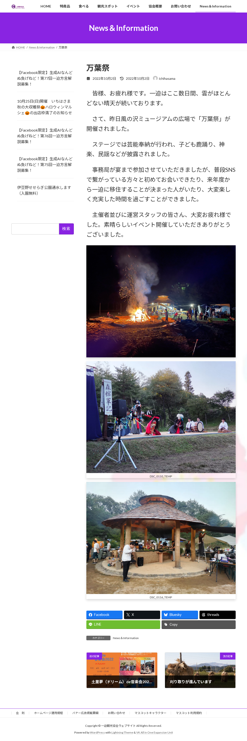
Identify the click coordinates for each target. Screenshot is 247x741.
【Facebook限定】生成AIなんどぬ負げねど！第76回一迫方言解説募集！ (45, 136)
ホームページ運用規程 (48, 713)
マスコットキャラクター (150, 713)
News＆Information (126, 638)
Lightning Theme (122, 732)
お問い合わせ (116, 713)
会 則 (20, 713)
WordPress (97, 732)
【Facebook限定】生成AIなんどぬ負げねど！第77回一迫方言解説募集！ (45, 78)
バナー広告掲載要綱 (85, 713)
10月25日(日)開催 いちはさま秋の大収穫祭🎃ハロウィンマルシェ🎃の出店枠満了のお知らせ (44, 107)
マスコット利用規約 (189, 713)
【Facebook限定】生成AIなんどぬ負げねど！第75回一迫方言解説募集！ (45, 164)
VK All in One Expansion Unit (154, 732)
